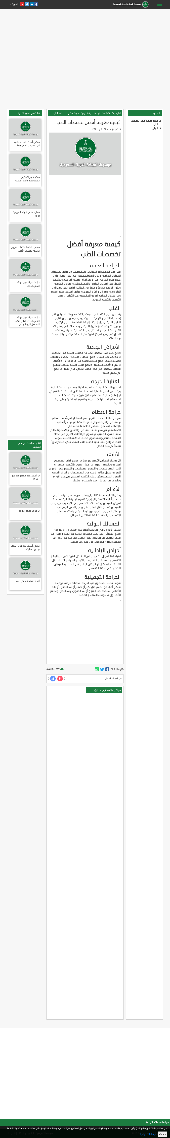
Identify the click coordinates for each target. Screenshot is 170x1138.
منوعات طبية (94, 113)
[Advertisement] (85, 33)
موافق (162, 1134)
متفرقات (107, 113)
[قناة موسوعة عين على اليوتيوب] (22, 4)
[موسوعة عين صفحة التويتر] (27, 4)
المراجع (155, 128)
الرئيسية (117, 113)
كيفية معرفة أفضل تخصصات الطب (69, 113)
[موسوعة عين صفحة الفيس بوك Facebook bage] (36, 4)
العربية (14, 4)
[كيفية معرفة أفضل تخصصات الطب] (107, 669)
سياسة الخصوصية (148, 1134)
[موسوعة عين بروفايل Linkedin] (32, 4)
